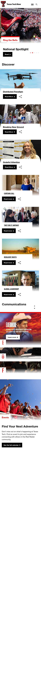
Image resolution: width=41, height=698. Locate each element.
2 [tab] (32, 52)
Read (6, 54)
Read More (9, 96)
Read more (8, 199)
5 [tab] (38, 52)
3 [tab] (34, 52)
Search (37, 3)
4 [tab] (36, 52)
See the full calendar (11, 445)
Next (38, 27)
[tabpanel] (20, 32)
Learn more (12, 337)
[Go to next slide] (34, 308)
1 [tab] (30, 52)
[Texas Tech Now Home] (3, 4)
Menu (32, 3)
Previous (3, 27)
